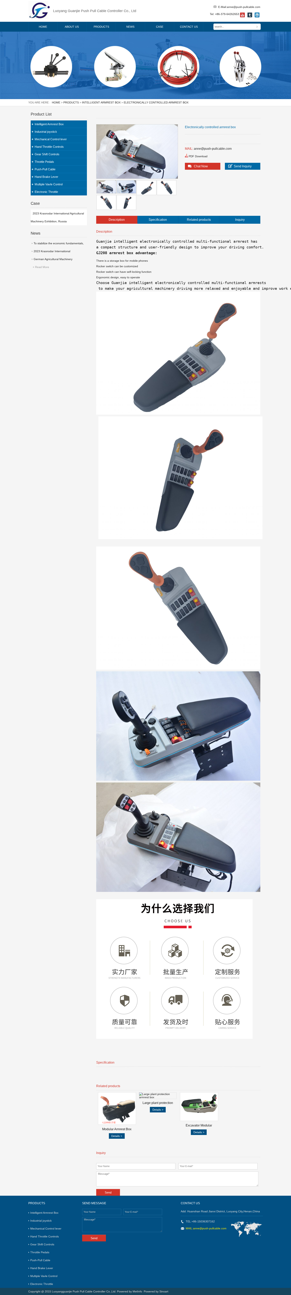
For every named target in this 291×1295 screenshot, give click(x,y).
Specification (158, 219)
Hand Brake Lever (46, 176)
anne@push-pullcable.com (243, 7)
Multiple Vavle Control (49, 184)
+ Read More (41, 267)
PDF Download (198, 156)
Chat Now (201, 166)
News (130, 26)
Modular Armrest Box (116, 1129)
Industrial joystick (46, 131)
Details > (116, 1136)
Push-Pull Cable (45, 169)
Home (43, 26)
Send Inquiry (243, 166)
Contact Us (189, 26)
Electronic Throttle (46, 191)
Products (101, 26)
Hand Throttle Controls (49, 146)
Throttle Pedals (44, 161)
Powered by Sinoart (156, 1291)
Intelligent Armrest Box (101, 102)
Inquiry (240, 219)
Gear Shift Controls (47, 154)
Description (117, 219)
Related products (199, 219)
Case (159, 26)
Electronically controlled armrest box (156, 102)
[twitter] (249, 16)
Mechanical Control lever (51, 139)
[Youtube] (242, 16)
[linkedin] (257, 16)
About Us (72, 26)
